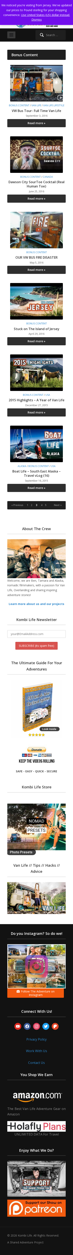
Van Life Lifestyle (53, 105)
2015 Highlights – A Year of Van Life (36, 400)
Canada (48, 177)
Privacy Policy (36, 1039)
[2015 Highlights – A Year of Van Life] (36, 372)
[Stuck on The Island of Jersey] (36, 301)
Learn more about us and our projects (36, 604)
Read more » (36, 123)
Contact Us (36, 1062)
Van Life (36, 105)
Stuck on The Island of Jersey (36, 329)
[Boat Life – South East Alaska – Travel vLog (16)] (36, 444)
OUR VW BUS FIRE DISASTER (36, 257)
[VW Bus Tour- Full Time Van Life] (36, 83)
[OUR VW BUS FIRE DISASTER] (36, 230)
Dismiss (36, 20)
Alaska (22, 466)
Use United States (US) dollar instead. (45, 15)
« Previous (17, 505)
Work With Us (36, 1051)
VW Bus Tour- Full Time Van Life (36, 111)
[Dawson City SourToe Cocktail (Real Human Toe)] (36, 154)
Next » (58, 505)
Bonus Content (19, 105)
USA (47, 395)
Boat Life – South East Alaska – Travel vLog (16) (36, 473)
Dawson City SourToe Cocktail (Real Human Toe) (36, 184)
